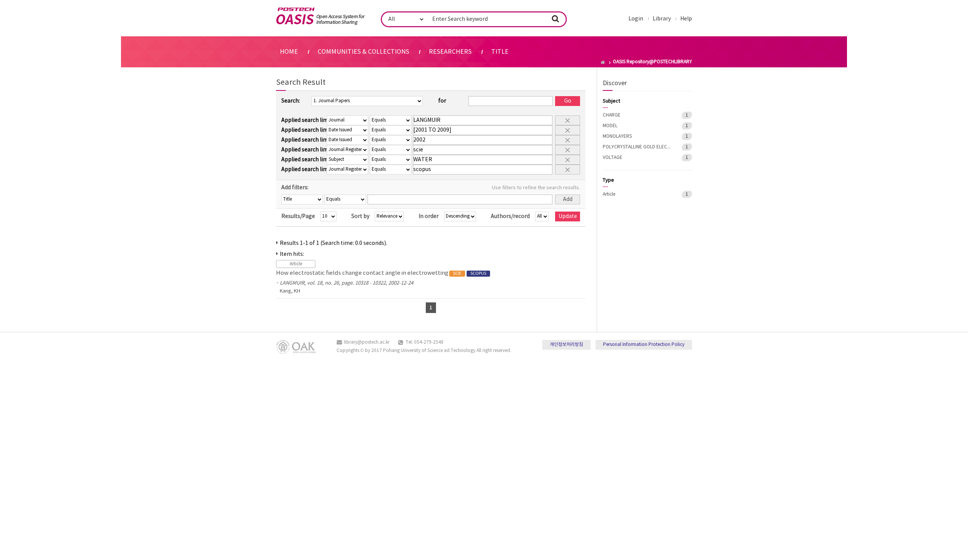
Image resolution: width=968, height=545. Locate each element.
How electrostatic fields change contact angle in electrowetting (381, 273)
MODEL (610, 125)
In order (429, 216)
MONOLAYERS (617, 136)
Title (500, 51)
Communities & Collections (363, 51)
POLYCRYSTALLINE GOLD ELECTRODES (637, 147)
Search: (290, 101)
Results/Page (298, 216)
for (442, 101)
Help (686, 19)
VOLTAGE (612, 157)
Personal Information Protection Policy (643, 344)
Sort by (360, 216)
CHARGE (612, 115)
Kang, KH (290, 291)
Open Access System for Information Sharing (320, 16)
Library (662, 19)
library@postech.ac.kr (366, 342)
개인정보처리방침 (566, 344)
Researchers (450, 51)
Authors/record (510, 216)
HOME (289, 51)
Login (635, 19)
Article (609, 194)
